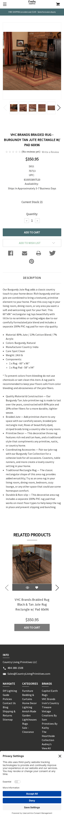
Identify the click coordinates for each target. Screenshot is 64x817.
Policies (7, 699)
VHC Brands (48, 699)
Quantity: (32, 214)
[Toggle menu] (4, 4)
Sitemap (8, 719)
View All (46, 748)
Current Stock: (32, 202)
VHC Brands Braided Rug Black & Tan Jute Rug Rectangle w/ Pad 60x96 (32, 604)
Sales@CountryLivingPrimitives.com (29, 673)
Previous (5, 107)
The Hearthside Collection (48, 736)
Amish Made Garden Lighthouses (29, 715)
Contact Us (9, 703)
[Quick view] (27, 587)
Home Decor (29, 703)
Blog (5, 707)
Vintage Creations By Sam (49, 715)
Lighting (27, 707)
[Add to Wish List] (36, 587)
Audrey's (47, 744)
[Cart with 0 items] (58, 4)
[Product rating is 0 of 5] (13, 151)
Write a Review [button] (50, 152)
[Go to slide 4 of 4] (6, 587)
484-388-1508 (15, 668)
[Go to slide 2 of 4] (57, 587)
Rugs (25, 723)
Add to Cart (32, 627)
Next (58, 107)
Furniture (27, 690)
